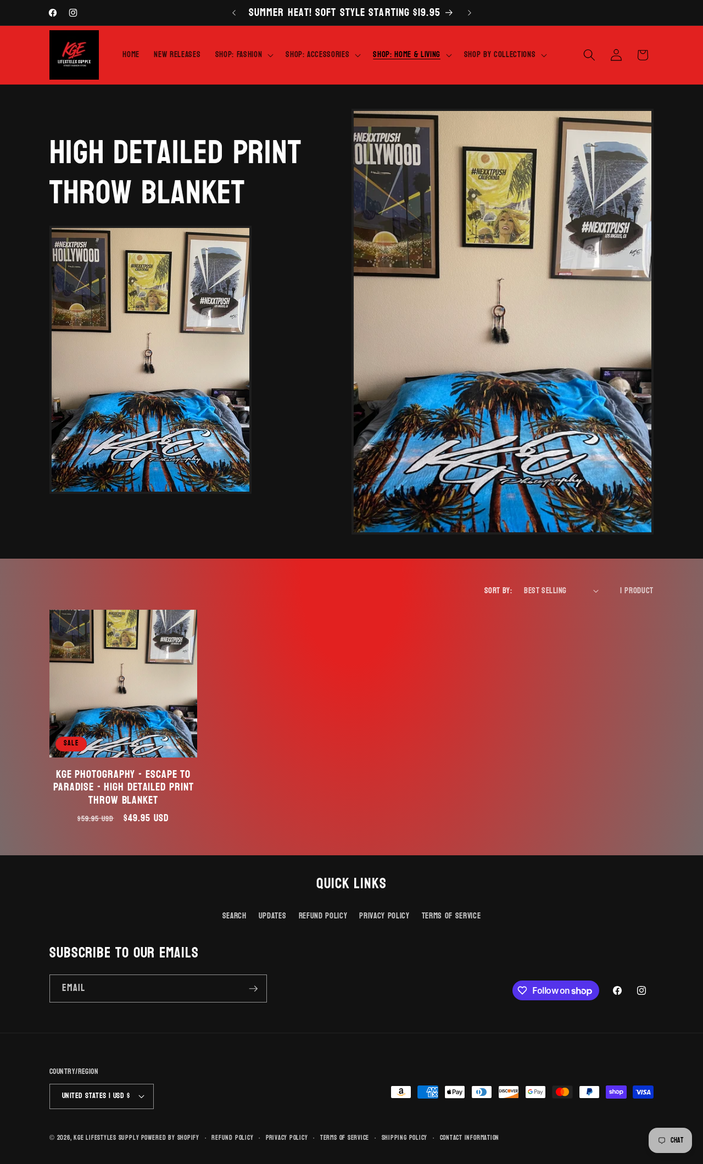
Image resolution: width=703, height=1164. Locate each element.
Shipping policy (405, 1138)
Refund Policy (323, 915)
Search (234, 916)
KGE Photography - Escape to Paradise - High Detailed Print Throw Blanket (123, 787)
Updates (273, 915)
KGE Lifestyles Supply (106, 1138)
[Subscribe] (253, 988)
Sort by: (498, 590)
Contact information (470, 1138)
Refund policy (232, 1138)
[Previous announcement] (234, 12)
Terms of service (344, 1138)
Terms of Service (451, 915)
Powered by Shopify (170, 1138)
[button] (243, 55)
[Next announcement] (469, 12)
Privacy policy (287, 1138)
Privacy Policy (384, 915)
